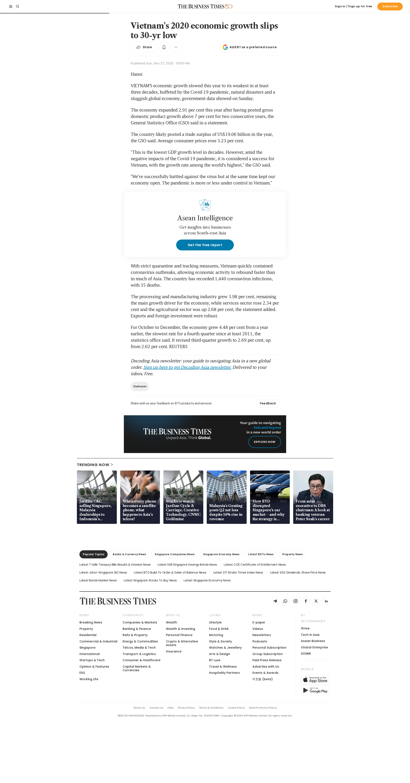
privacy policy (186, 707)
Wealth (171, 622)
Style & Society (220, 641)
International (89, 654)
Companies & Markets (140, 622)
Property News (292, 554)
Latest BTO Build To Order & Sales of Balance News (170, 572)
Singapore (87, 647)
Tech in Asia (310, 635)
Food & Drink (219, 629)
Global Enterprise (314, 647)
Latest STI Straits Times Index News (238, 572)
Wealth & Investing (180, 629)
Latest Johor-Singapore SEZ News (103, 572)
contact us (156, 707)
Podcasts (259, 641)
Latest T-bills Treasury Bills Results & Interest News (115, 564)
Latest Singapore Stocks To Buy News (150, 580)
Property (86, 629)
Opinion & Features (94, 666)
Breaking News (90, 622)
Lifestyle (215, 622)
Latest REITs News (261, 554)
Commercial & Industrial (98, 641)
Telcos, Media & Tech (139, 647)
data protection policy (263, 707)
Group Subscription (267, 654)
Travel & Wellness (223, 666)
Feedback (268, 403)
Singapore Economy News (221, 554)
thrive (305, 628)
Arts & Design (219, 654)
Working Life (88, 679)
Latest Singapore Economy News (207, 580)
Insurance (174, 651)
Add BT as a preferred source (253, 47)
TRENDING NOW (93, 464)
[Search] (17, 6)
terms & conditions (211, 707)
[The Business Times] (201, 6)
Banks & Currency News (129, 554)
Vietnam (139, 386)
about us (139, 707)
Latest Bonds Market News (98, 580)
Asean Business (313, 641)
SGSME (306, 653)
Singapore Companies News (175, 554)
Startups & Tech (92, 660)
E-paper (258, 622)
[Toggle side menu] (10, 6)
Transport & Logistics (139, 654)
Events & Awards (265, 673)
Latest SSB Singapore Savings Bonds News (187, 564)
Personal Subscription (269, 647)
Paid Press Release (266, 660)
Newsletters (261, 635)
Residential (88, 635)
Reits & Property (135, 635)
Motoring (216, 635)
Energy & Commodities (140, 641)
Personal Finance (179, 635)
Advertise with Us (265, 666)
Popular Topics (93, 554)
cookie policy (236, 707)
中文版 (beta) (262, 679)
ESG (82, 673)
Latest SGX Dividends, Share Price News (298, 572)
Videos (257, 629)
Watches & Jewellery (225, 647)
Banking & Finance (137, 629)
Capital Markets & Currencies (137, 668)
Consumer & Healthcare (141, 660)
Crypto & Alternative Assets (182, 643)
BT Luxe (214, 660)
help (171, 707)
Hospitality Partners (224, 673)
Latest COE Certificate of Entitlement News (255, 564)
